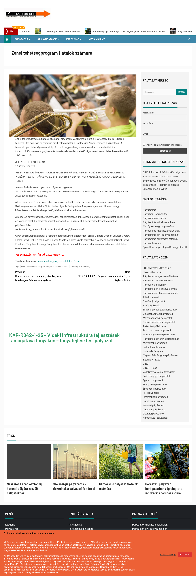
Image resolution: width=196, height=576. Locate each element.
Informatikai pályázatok (155, 397)
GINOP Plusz (150, 367)
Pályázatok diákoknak (154, 284)
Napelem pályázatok (154, 409)
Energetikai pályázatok (155, 384)
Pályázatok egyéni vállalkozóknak (161, 338)
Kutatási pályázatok (153, 405)
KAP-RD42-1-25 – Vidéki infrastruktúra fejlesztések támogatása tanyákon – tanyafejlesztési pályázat (64, 337)
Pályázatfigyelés (152, 243)
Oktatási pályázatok (153, 413)
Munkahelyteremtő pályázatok (159, 334)
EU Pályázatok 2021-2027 (157, 268)
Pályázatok (21, 39)
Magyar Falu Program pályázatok (160, 355)
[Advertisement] (72, 307)
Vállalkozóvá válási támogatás (159, 372)
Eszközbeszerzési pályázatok (159, 322)
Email (145, 134)
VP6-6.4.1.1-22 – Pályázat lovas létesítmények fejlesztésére (104, 276)
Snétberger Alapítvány (80, 267)
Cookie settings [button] (168, 554)
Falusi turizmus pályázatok (157, 330)
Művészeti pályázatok (155, 343)
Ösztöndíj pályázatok (154, 301)
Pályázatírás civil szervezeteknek (161, 234)
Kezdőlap (10, 524)
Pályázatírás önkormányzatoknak (160, 239)
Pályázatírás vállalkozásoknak (159, 222)
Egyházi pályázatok (153, 380)
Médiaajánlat (97, 39)
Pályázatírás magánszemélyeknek (161, 230)
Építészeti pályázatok (154, 388)
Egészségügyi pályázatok (157, 376)
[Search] (189, 39)
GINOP (146, 363)
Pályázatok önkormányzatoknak (160, 288)
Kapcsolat (72, 39)
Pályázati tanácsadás (154, 218)
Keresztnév (148, 112)
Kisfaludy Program (153, 351)
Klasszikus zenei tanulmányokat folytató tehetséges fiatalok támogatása (38, 276)
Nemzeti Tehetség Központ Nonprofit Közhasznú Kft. (44, 267)
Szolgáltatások (47, 39)
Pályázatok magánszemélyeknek (160, 276)
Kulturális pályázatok (154, 347)
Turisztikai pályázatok (154, 326)
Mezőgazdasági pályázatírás (158, 226)
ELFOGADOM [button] (185, 555)
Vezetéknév (149, 123)
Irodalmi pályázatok (153, 401)
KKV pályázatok (151, 305)
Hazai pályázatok (152, 272)
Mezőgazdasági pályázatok (158, 318)
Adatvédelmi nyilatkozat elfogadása (164, 145)
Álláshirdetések (151, 297)
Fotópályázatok (151, 392)
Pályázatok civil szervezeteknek (160, 293)
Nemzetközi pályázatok (155, 417)
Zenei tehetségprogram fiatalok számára (58, 261)
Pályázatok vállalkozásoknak (158, 280)
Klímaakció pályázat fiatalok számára (39, 31)
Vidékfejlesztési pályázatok (158, 313)
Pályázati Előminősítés (155, 214)
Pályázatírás (149, 209)
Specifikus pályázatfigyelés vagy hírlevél (165, 247)
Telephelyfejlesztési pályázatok (160, 309)
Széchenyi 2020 (151, 359)
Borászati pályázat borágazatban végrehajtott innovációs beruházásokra (107, 31)
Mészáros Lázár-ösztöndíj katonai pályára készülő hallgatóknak (24, 488)
